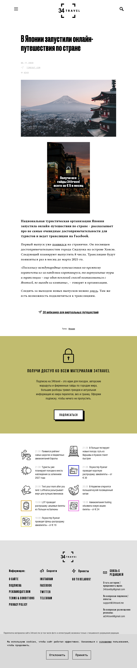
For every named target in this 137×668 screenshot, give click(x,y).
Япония (71, 329)
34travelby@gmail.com (114, 589)
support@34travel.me (113, 602)
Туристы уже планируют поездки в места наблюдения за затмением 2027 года (49, 472)
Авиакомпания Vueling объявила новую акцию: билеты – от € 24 (97, 506)
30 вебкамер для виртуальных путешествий (70, 312)
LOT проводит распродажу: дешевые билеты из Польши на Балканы (50, 506)
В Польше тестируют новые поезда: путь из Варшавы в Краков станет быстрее (96, 453)
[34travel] (69, 11)
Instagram (46, 579)
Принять (81, 655)
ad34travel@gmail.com (114, 616)
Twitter (45, 592)
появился (59, 244)
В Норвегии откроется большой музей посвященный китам (98, 490)
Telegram (46, 598)
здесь (94, 290)
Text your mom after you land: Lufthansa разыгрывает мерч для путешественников (50, 490)
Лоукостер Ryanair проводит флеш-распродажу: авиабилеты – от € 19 (50, 521)
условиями (105, 641)
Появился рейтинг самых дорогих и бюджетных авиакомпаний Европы (49, 455)
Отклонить (57, 655)
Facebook (46, 585)
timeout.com (33, 67)
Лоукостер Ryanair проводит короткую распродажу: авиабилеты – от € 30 (97, 472)
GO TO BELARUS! (81, 579)
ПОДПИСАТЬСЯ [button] (68, 415)
